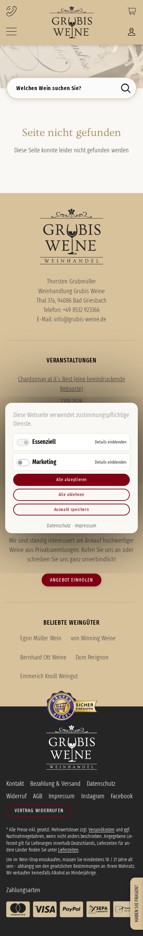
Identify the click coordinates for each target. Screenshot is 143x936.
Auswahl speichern (71, 509)
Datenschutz (58, 525)
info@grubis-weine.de (80, 319)
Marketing (44, 461)
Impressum (85, 525)
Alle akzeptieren (71, 479)
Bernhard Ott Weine (43, 657)
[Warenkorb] (131, 13)
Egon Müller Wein (40, 638)
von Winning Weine (93, 638)
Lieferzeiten (68, 850)
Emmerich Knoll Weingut (48, 676)
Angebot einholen (71, 580)
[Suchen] (127, 88)
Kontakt (15, 783)
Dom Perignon (92, 657)
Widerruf (16, 796)
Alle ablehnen (71, 494)
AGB (37, 796)
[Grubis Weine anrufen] (22, 12)
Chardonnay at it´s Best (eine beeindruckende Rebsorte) (71, 383)
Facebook (122, 796)
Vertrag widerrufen (39, 810)
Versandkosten (102, 830)
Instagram (92, 796)
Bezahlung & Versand (55, 783)
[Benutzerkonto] (131, 33)
